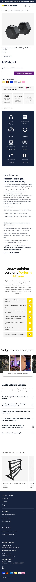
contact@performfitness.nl (10, 547)
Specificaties (8, 56)
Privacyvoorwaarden (8, 534)
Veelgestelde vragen (8, 514)
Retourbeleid (6, 518)
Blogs (3, 505)
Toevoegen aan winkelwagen (24, 73)
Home (3, 10)
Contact (4, 501)
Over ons (5, 498)
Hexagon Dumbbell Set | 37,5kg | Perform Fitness (18, 10)
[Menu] (33, 6)
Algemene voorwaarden (9, 531)
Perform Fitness (9, 577)
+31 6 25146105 (6, 545)
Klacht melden (6, 521)
